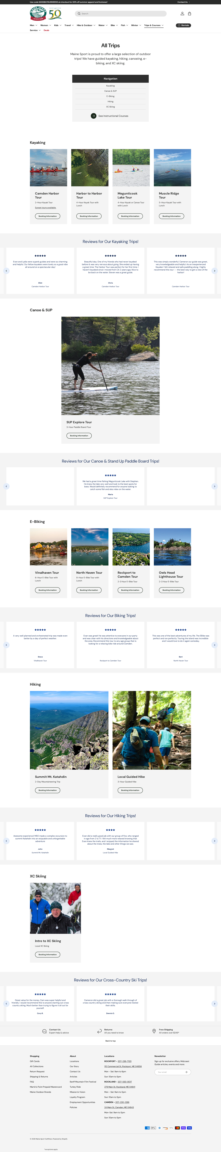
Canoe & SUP (110, 91)
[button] (189, 13)
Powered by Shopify (60, 1139)
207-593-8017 (125, 1081)
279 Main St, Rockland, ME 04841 (119, 1087)
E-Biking (110, 96)
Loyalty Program (77, 1097)
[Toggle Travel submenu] (72, 25)
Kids (56, 25)
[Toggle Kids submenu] (60, 25)
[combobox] (121, 14)
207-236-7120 (124, 1061)
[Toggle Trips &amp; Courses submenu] (162, 25)
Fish (123, 25)
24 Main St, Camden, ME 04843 (119, 1107)
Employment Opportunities (82, 1102)
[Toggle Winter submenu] (140, 25)
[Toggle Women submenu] (50, 25)
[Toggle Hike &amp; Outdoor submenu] (94, 25)
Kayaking (110, 85)
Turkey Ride (75, 1087)
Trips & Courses (152, 25)
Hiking (110, 101)
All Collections (36, 1066)
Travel (68, 25)
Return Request (37, 1071)
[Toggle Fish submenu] (127, 25)
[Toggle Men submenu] (36, 25)
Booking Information (48, 216)
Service (34, 30)
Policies (73, 1107)
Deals (46, 30)
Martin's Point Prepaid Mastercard (46, 1087)
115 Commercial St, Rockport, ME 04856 (123, 1066)
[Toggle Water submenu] (106, 25)
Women (44, 25)
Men (32, 25)
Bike (113, 25)
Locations (74, 1061)
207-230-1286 (122, 1102)
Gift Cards (35, 1061)
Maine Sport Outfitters (44, 1139)
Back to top (111, 1041)
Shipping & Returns (39, 1076)
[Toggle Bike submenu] (116, 25)
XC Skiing (110, 106)
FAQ (32, 1081)
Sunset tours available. (45, 207)
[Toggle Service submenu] (39, 30)
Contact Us (183, 2)
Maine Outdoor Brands (40, 1092)
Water (101, 25)
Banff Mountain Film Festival (83, 1081)
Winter (134, 25)
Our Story (74, 1066)
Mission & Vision (77, 1092)
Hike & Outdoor (84, 25)
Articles (73, 1076)
